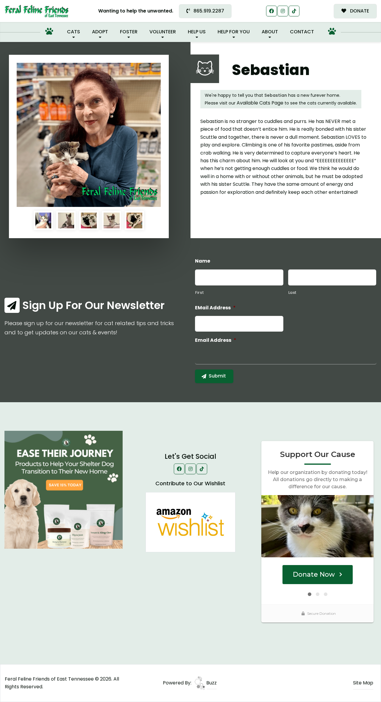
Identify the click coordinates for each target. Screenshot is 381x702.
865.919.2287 (208, 10)
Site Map (363, 682)
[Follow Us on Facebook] (271, 11)
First (199, 292)
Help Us (197, 31)
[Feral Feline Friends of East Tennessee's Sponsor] (63, 489)
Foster (129, 31)
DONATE (359, 10)
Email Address (215, 340)
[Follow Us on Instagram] (282, 11)
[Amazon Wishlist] (190, 521)
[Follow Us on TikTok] (294, 11)
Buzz (211, 682)
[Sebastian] (89, 135)
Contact (302, 31)
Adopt (100, 31)
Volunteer (162, 31)
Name (202, 261)
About (270, 31)
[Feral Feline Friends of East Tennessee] (36, 11)
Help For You (234, 31)
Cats (73, 31)
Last (292, 292)
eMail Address (215, 308)
